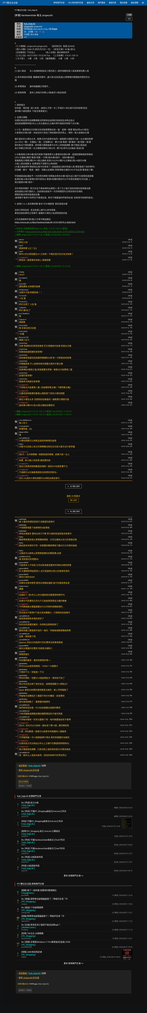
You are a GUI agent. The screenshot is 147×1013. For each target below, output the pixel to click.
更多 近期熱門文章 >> (73, 875)
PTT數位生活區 (20, 10)
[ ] (28, 805)
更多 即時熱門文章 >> (73, 963)
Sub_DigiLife (33, 10)
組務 (31, 765)
